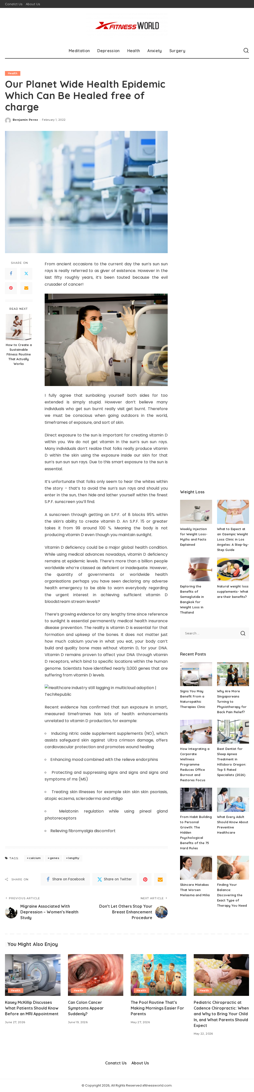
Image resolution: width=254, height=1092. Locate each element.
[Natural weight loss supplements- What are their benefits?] (233, 569)
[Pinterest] (11, 288)
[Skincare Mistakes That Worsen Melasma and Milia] (196, 868)
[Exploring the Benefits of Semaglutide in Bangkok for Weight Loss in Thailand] (196, 569)
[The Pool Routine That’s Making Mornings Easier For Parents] (158, 975)
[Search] (246, 50)
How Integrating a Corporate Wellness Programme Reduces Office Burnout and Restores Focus (194, 764)
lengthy (73, 858)
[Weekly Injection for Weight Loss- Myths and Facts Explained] (196, 512)
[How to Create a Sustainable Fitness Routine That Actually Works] (19, 327)
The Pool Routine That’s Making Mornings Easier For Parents (157, 1008)
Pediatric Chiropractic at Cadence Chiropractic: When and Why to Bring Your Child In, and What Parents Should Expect (221, 1014)
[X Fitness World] (127, 25)
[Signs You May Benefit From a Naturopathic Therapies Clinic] (196, 674)
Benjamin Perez (25, 119)
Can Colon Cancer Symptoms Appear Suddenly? (86, 1008)
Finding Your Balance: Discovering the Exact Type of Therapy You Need (232, 895)
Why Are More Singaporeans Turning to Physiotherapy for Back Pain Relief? (232, 701)
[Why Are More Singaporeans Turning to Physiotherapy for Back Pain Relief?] (233, 674)
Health (12, 73)
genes (54, 858)
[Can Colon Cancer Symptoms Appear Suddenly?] (96, 975)
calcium (35, 858)
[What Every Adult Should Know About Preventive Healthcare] (233, 800)
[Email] (26, 288)
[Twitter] (26, 274)
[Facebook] (11, 274)
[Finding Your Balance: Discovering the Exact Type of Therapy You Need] (233, 868)
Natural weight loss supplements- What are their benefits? (233, 591)
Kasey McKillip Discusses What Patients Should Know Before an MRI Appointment (32, 1008)
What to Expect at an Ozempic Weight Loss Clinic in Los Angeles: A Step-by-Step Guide (233, 539)
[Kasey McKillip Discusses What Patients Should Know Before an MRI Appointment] (33, 975)
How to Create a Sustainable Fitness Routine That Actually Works (19, 354)
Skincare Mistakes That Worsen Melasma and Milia (195, 890)
